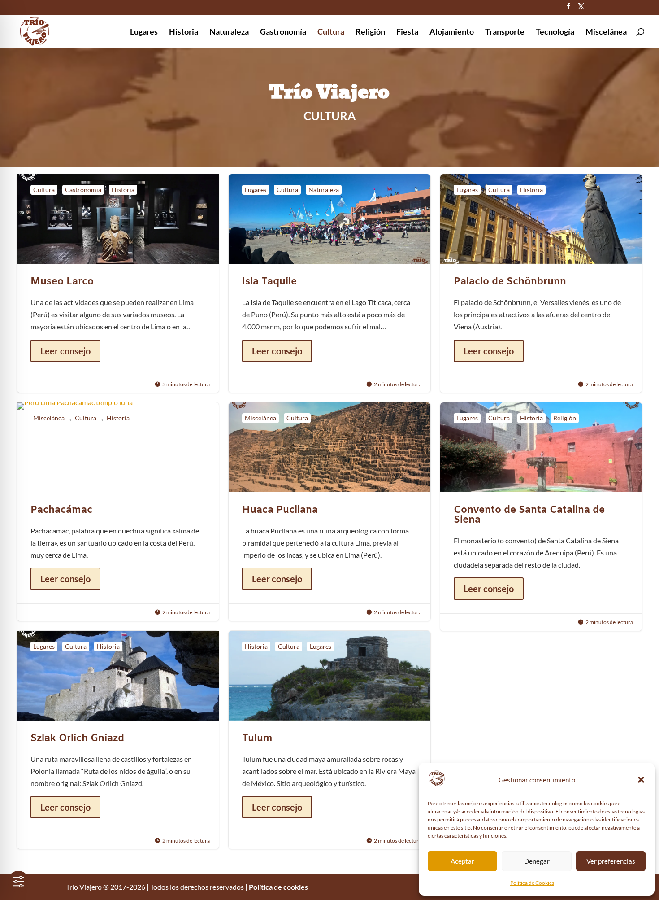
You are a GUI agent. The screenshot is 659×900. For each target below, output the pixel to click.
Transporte (505, 32)
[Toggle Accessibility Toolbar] (18, 881)
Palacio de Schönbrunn (541, 283)
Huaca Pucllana (329, 511)
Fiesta (407, 32)
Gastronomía (283, 32)
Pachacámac (118, 511)
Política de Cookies (532, 882)
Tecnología (555, 32)
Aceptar (462, 861)
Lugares (144, 32)
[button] (641, 779)
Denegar (537, 861)
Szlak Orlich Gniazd (118, 740)
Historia (183, 32)
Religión (370, 32)
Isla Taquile (329, 283)
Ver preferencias (610, 861)
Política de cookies (278, 887)
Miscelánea (606, 32)
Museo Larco (118, 283)
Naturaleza (229, 32)
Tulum (329, 740)
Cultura (330, 32)
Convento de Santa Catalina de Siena (541, 516)
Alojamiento (451, 32)
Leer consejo (65, 350)
